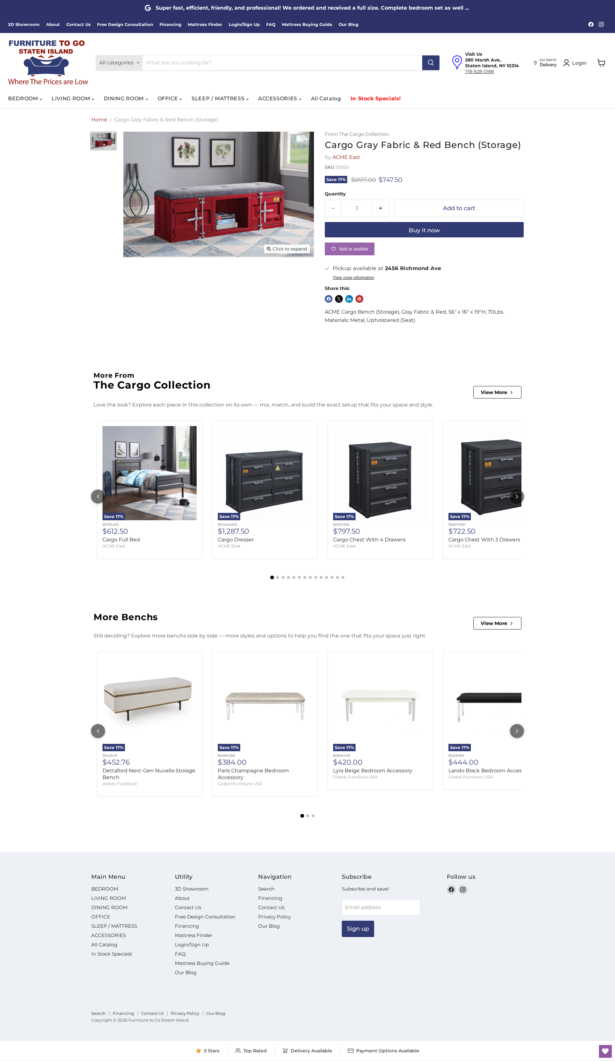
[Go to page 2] (277, 577)
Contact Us (78, 24)
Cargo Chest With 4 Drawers (369, 540)
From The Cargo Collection (357, 134)
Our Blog (348, 24)
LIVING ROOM (72, 98)
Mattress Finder (205, 24)
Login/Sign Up (244, 24)
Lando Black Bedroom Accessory (490, 771)
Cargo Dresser (236, 540)
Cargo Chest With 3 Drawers (484, 540)
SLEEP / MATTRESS (219, 98)
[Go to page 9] (315, 577)
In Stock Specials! (376, 98)
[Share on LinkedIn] (349, 299)
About (53, 24)
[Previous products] (98, 496)
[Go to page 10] (321, 577)
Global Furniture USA (240, 783)
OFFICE (168, 98)
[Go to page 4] (288, 577)
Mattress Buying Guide (307, 24)
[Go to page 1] (272, 577)
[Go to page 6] (299, 577)
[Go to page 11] (326, 577)
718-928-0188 (479, 71)
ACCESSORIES (278, 98)
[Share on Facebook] (328, 299)
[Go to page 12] (332, 577)
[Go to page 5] (293, 577)
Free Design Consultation (125, 24)
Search (266, 889)
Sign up (358, 928)
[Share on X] (339, 299)
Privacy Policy (274, 917)
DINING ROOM (124, 98)
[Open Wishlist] (605, 1051)
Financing (170, 24)
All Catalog (326, 98)
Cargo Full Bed (121, 540)
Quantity (335, 193)
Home (99, 120)
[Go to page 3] (283, 577)
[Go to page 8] (310, 577)
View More (494, 392)
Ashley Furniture (119, 783)
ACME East (346, 157)
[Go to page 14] (342, 577)
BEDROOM (23, 98)
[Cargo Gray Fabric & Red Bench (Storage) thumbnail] (103, 140)
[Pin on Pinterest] (359, 299)
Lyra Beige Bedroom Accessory (372, 771)
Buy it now (424, 230)
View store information (353, 278)
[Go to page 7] (304, 577)
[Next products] (517, 496)
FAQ (270, 24)
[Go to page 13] (337, 577)
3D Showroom (24, 24)
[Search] (430, 62)
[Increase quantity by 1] (381, 208)
